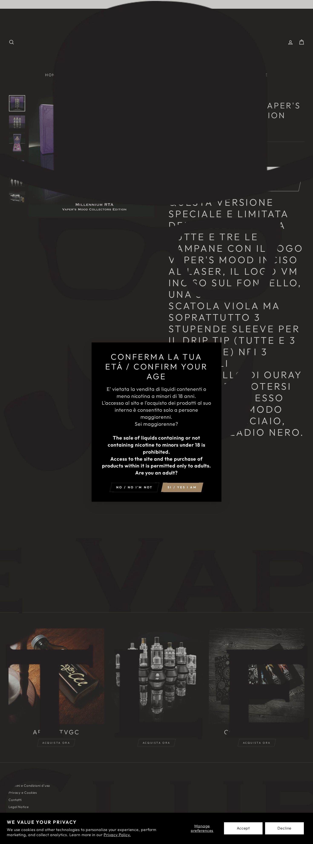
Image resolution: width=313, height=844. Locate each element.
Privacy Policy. (117, 834)
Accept (243, 828)
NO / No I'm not (134, 487)
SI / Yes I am (182, 487)
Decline (284, 828)
